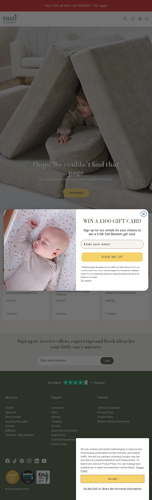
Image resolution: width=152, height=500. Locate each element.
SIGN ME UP (112, 257)
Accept (112, 478)
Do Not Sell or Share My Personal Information (113, 488)
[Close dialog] (143, 214)
